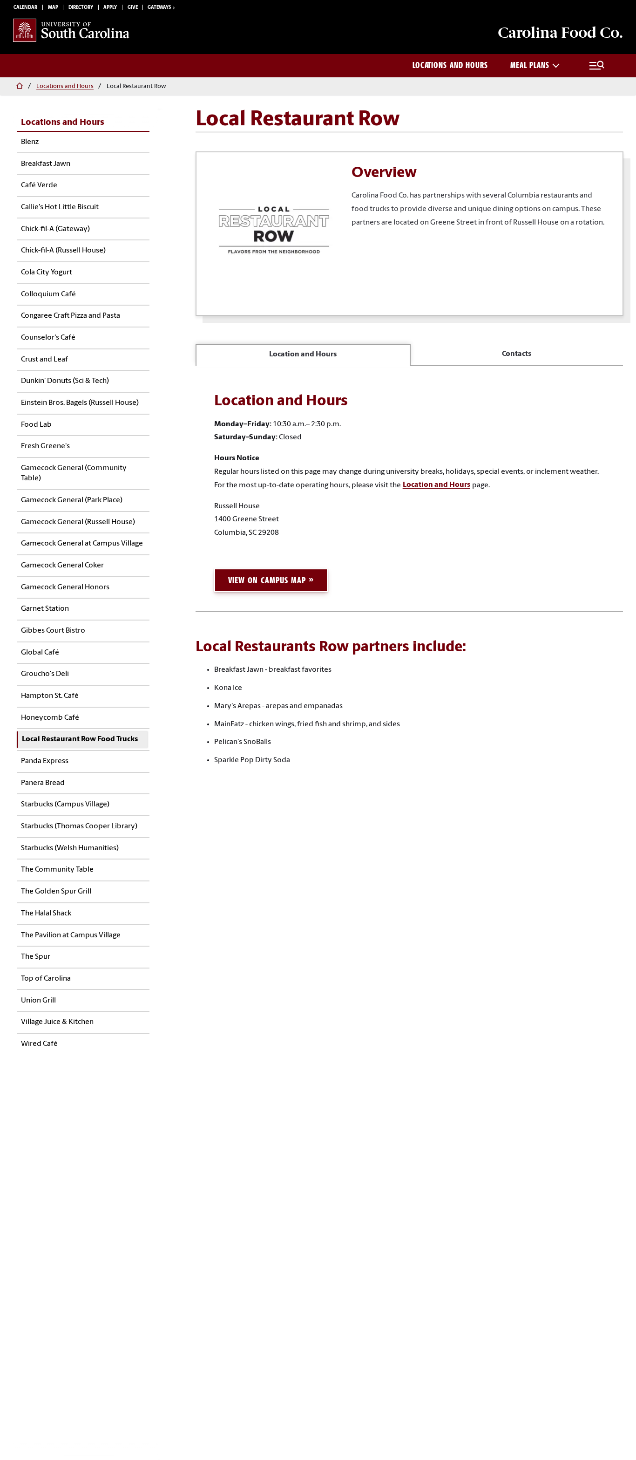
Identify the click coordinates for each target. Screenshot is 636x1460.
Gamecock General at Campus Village (82, 543)
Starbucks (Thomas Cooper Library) (79, 826)
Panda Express (44, 761)
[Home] (18, 86)
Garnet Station (45, 609)
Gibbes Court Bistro (53, 630)
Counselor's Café (48, 337)
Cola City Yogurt (46, 272)
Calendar (25, 7)
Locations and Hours (450, 65)
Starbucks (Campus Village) (65, 804)
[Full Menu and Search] (597, 65)
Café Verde (39, 185)
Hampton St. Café (50, 696)
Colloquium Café (48, 294)
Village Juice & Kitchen (57, 1022)
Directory (80, 7)
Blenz (30, 142)
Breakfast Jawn (45, 164)
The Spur (35, 957)
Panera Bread (43, 783)
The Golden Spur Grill (56, 891)
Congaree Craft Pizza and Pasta (70, 316)
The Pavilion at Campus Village (71, 935)
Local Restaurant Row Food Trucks (80, 739)
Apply (110, 7)
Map (53, 7)
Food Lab (36, 425)
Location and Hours (436, 485)
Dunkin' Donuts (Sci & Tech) (65, 381)
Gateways (159, 7)
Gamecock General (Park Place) (71, 500)
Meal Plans (529, 65)
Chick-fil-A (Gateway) (55, 229)
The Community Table (57, 869)
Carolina (560, 32)
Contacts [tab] (516, 354)
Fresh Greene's (45, 446)
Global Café (40, 652)
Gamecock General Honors (65, 587)
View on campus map (267, 580)
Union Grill (38, 1000)
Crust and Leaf (44, 359)
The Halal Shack (46, 913)
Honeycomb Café (50, 718)
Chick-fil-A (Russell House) (63, 250)
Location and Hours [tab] (303, 354)
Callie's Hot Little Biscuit (60, 207)
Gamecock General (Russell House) (78, 522)
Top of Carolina (46, 978)
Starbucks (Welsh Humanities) (70, 848)
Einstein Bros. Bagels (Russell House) (80, 403)
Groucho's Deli (45, 674)
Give (133, 7)
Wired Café (39, 1044)
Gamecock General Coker (62, 565)
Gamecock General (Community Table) (74, 473)
